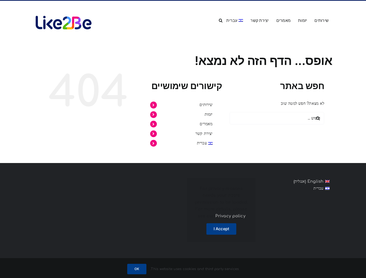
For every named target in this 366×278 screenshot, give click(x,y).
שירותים (206, 105)
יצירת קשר (204, 133)
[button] (221, 20)
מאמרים (206, 124)
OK (136, 269)
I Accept (221, 228)
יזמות (209, 114)
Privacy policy (230, 216)
